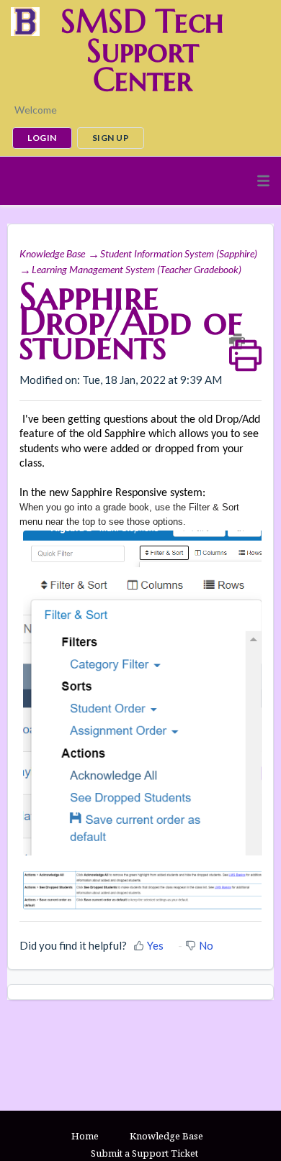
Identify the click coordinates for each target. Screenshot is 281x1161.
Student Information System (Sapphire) (178, 253)
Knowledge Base (52, 253)
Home (85, 1135)
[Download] (113, 578)
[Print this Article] (245, 341)
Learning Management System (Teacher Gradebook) (136, 269)
